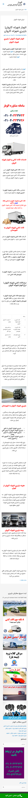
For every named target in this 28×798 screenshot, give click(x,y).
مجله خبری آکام (23, 783)
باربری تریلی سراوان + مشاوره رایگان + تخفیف (16, 733)
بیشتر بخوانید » (23, 580)
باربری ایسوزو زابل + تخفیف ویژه (19, 736)
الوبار (11, 52)
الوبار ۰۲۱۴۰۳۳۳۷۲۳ (15, 4)
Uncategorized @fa (21, 35)
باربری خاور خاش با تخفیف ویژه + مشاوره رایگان (15, 728)
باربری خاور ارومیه (22, 731)
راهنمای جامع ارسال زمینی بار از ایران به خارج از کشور (15, 726)
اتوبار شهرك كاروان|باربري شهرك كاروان (15, 29)
